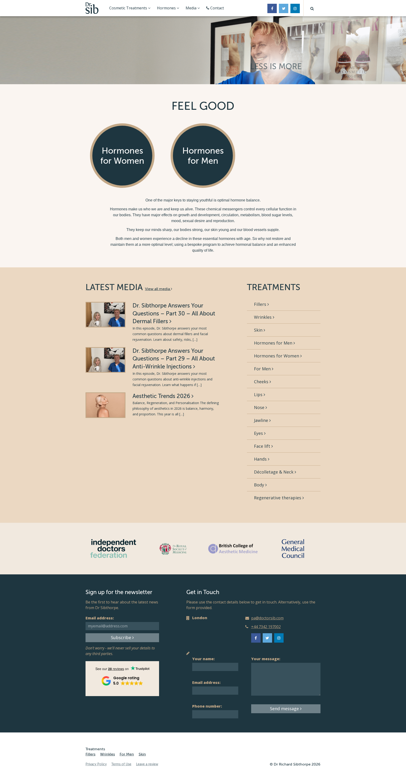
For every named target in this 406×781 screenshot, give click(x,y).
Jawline (261, 420)
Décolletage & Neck (274, 472)
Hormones (167, 8)
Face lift (262, 446)
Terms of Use (121, 764)
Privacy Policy (96, 764)
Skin (259, 330)
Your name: (203, 658)
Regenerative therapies (278, 497)
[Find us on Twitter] (283, 8)
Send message (285, 708)
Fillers (260, 304)
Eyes (259, 433)
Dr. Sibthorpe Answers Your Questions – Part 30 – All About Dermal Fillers (174, 314)
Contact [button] (216, 8)
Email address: (100, 618)
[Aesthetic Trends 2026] (105, 405)
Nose (259, 407)
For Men (263, 369)
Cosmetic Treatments (128, 8)
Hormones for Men (273, 343)
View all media (158, 289)
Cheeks (261, 381)
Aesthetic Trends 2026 (162, 396)
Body (259, 485)
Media (191, 8)
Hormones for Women (277, 356)
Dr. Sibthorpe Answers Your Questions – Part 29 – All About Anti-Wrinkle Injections (174, 359)
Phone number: (207, 706)
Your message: (265, 658)
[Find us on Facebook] (272, 8)
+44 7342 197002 (266, 626)
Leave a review (147, 764)
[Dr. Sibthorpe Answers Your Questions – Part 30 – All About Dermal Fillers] (105, 314)
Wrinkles (263, 317)
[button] (312, 8)
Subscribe (121, 637)
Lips (259, 394)
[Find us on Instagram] (295, 8)
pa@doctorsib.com (267, 618)
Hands (261, 459)
